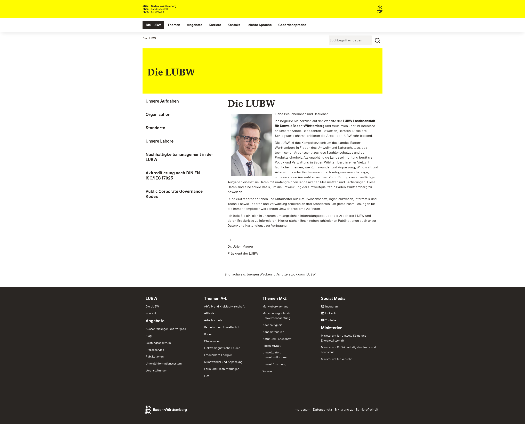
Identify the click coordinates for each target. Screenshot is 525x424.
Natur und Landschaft (276, 339)
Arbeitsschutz (213, 320)
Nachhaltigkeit (272, 325)
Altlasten (210, 313)
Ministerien (331, 327)
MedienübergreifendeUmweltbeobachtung (276, 315)
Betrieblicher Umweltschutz (222, 327)
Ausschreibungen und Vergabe (166, 328)
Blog (149, 335)
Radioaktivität (271, 345)
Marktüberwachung (275, 306)
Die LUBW (152, 306)
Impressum (302, 409)
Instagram (332, 306)
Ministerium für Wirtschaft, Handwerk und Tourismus (348, 350)
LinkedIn (331, 313)
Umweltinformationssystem (164, 363)
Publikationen (155, 356)
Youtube (330, 320)
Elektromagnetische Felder (222, 348)
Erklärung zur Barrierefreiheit (356, 409)
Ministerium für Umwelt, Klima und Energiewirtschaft (343, 338)
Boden (208, 334)
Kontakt (151, 313)
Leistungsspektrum (158, 342)
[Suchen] (377, 41)
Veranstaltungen (156, 370)
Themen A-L (215, 298)
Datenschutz (322, 409)
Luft (206, 375)
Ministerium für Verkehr (336, 359)
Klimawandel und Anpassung (223, 361)
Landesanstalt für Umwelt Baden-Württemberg (167, 9)
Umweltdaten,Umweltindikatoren (275, 355)
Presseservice (155, 349)
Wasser (267, 371)
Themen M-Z (274, 298)
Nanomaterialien (273, 332)
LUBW (152, 298)
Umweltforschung (274, 364)
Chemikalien (212, 341)
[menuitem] (153, 25)
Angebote (155, 320)
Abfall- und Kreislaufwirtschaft (224, 306)
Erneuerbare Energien (218, 355)
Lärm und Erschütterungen (221, 368)
